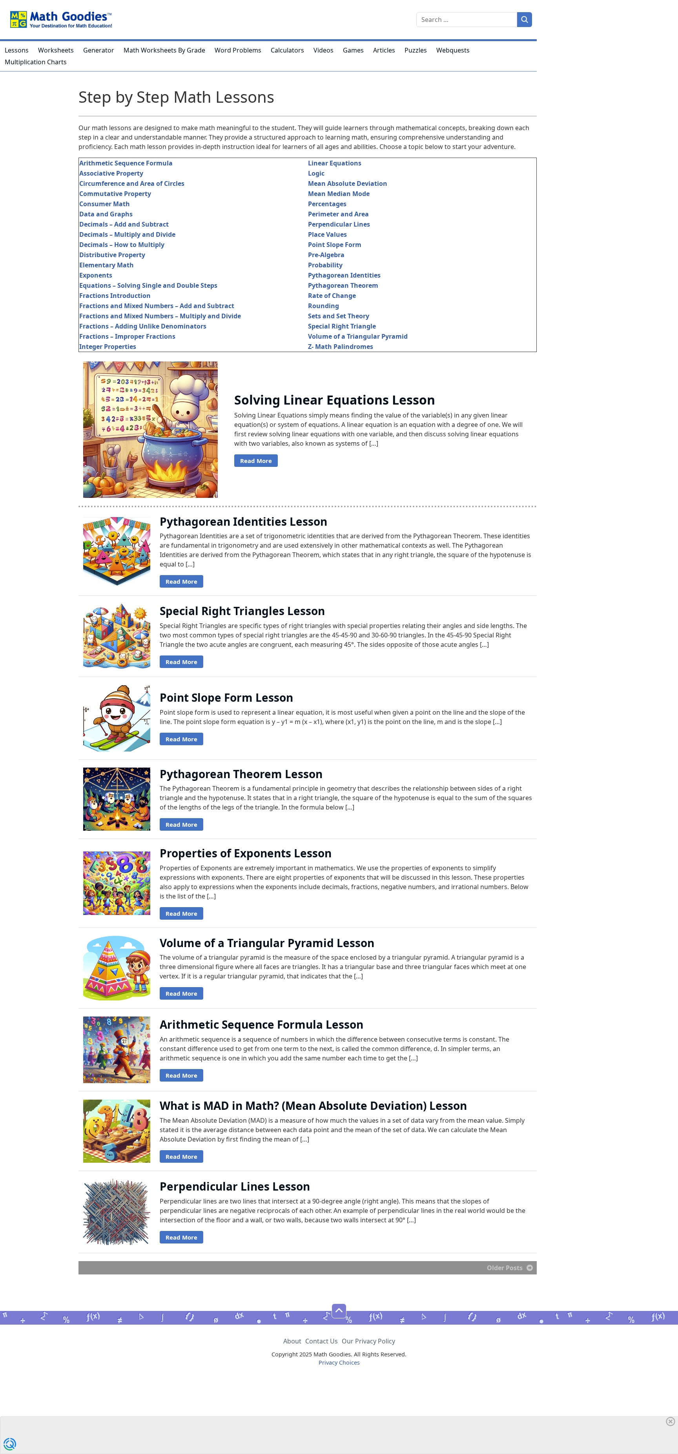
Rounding (323, 305)
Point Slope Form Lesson (226, 697)
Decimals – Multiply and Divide (127, 234)
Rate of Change (332, 295)
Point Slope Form (334, 244)
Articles (384, 50)
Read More (256, 461)
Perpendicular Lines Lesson (235, 1186)
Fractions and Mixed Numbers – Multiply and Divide (160, 316)
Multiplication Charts (36, 62)
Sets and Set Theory (338, 316)
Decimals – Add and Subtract (124, 224)
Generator (98, 50)
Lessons (17, 50)
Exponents (95, 275)
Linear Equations (334, 163)
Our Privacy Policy (368, 1341)
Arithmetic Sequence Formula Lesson (261, 1024)
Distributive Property (112, 255)
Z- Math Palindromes (340, 346)
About (292, 1341)
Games (353, 50)
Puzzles (416, 50)
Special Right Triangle (342, 326)
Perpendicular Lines (339, 224)
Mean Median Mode (339, 193)
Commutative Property (115, 193)
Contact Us (321, 1341)
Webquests (453, 50)
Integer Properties (107, 346)
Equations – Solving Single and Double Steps (148, 285)
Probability (325, 265)
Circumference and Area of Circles (131, 183)
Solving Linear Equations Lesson (334, 399)
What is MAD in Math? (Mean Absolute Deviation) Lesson (313, 1105)
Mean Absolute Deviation (347, 183)
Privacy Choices (339, 1362)
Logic (316, 173)
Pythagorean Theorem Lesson (241, 773)
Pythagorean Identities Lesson (243, 521)
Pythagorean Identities (344, 275)
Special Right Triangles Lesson (242, 610)
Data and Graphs (106, 214)
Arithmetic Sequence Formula (126, 163)
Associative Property (111, 173)
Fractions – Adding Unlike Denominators (142, 326)
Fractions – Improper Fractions (127, 336)
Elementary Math (106, 265)
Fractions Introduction (115, 295)
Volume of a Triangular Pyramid (358, 336)
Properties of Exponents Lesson (246, 853)
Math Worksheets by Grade (164, 50)
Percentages (327, 204)
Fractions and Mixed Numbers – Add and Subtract (156, 305)
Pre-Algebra (326, 255)
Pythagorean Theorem (343, 285)
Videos (323, 50)
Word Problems (238, 50)
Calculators (287, 50)
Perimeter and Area (338, 214)
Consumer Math (104, 204)
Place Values (327, 234)
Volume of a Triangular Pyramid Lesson (267, 942)
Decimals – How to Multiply (121, 244)
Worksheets (56, 50)
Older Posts (505, 1267)
